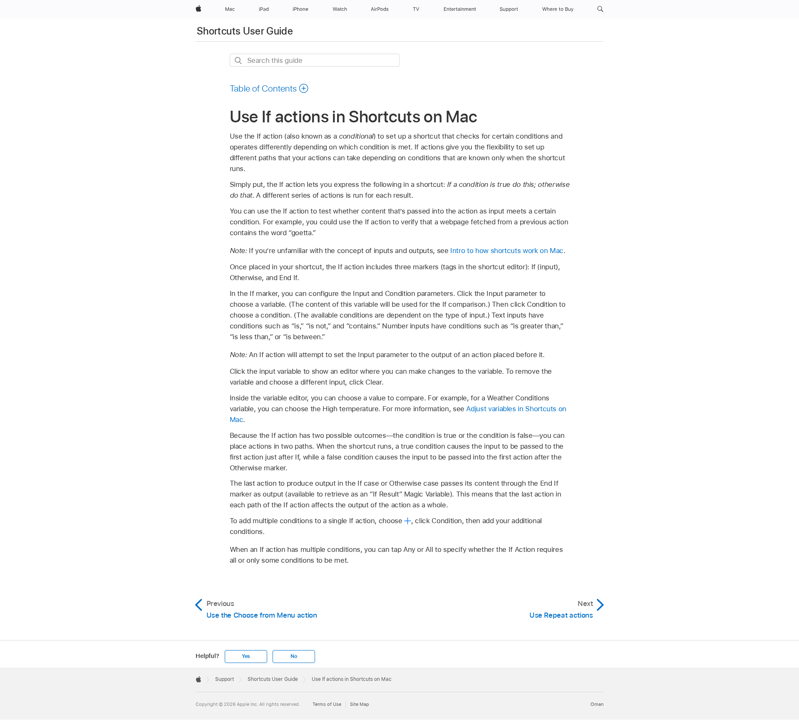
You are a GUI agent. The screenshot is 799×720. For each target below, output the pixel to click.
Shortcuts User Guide (245, 31)
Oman (597, 704)
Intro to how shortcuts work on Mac (506, 250)
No (293, 656)
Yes (246, 656)
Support (224, 679)
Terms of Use (327, 704)
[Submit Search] (238, 60)
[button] (600, 9)
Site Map (359, 704)
